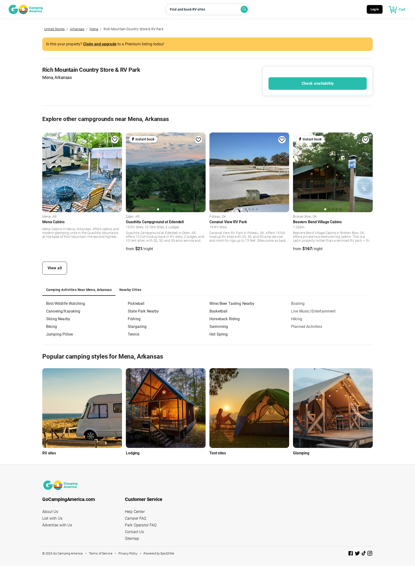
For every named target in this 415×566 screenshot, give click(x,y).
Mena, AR (49, 217)
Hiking (296, 319)
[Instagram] (370, 554)
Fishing (134, 319)
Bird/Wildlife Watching (65, 303)
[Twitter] (357, 554)
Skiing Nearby (58, 319)
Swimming (218, 326)
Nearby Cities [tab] (130, 290)
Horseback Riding (224, 319)
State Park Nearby (143, 311)
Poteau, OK (217, 217)
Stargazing (137, 326)
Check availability (318, 83)
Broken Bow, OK (305, 217)
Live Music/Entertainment (313, 311)
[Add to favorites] (114, 139)
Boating (298, 303)
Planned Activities (306, 326)
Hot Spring (218, 334)
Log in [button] (375, 9)
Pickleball (136, 303)
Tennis (133, 334)
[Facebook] (351, 554)
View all (55, 268)
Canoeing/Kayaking (63, 311)
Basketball (218, 311)
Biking (51, 326)
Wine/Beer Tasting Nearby (232, 303)
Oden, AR (133, 217)
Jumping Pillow (59, 334)
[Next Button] (116, 171)
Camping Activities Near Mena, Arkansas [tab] (79, 290)
